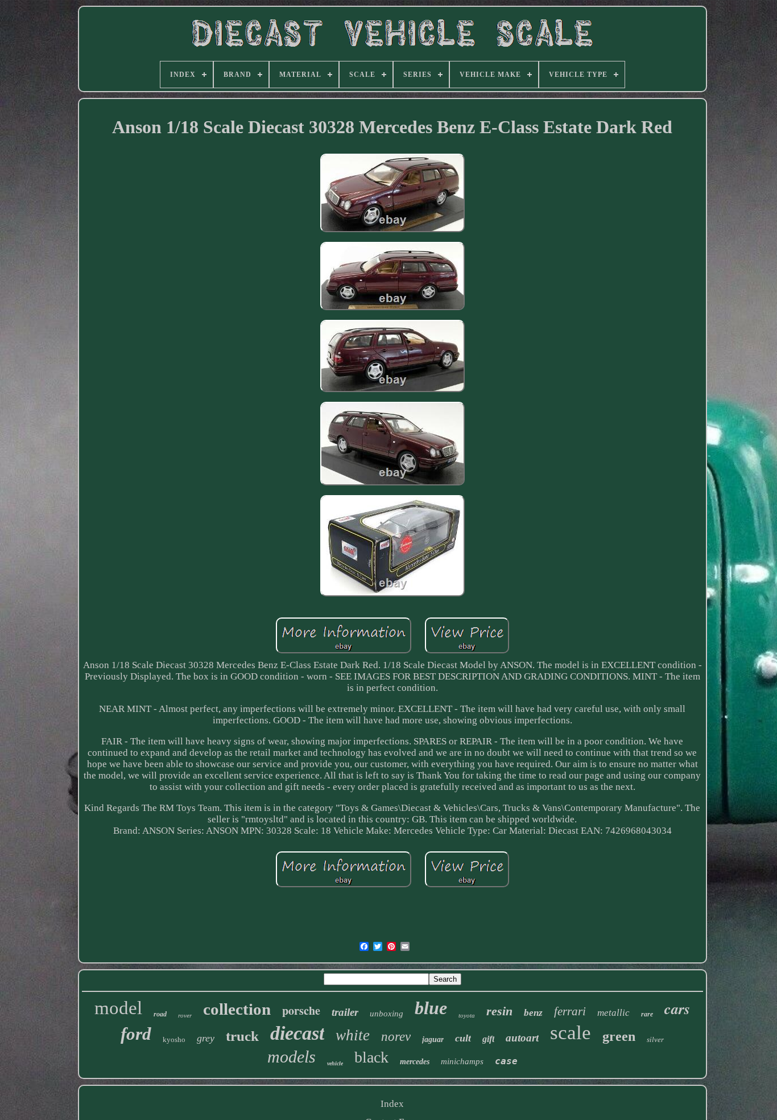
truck (242, 1036)
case (506, 1061)
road (160, 1014)
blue (431, 1008)
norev (396, 1037)
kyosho (174, 1039)
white (353, 1035)
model (118, 1008)
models (291, 1056)
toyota (466, 1015)
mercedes (414, 1061)
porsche (301, 1010)
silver (655, 1039)
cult (463, 1038)
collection (237, 1009)
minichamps (462, 1061)
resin (499, 1011)
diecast (297, 1033)
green (618, 1036)
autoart (522, 1038)
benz (533, 1012)
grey (205, 1038)
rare (647, 1014)
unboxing (386, 1013)
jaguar (433, 1039)
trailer (345, 1012)
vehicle (335, 1063)
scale (570, 1033)
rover (185, 1015)
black (371, 1057)
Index (392, 1103)
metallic (613, 1012)
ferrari (570, 1011)
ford (136, 1034)
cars (677, 1008)
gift (488, 1039)
